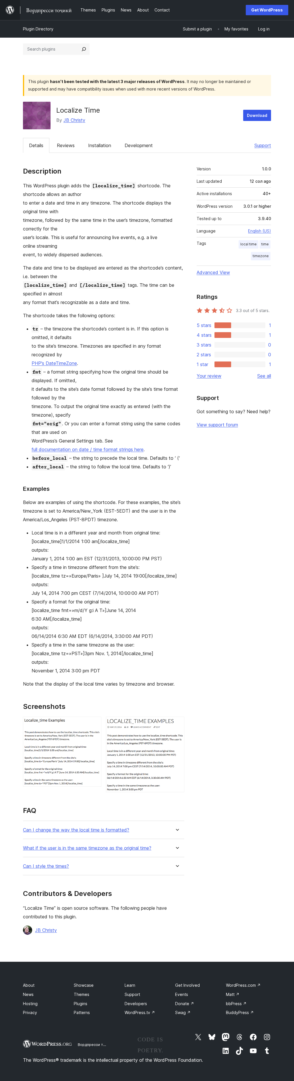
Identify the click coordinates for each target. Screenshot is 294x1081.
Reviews (66, 145)
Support (262, 145)
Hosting (30, 1003)
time (265, 244)
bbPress (236, 1003)
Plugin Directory (38, 28)
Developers (136, 1003)
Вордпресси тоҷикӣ (96, 1044)
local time (248, 244)
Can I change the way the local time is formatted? (76, 830)
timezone (261, 256)
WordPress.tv (140, 1012)
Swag (183, 1012)
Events (181, 994)
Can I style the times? (46, 866)
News (28, 994)
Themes (81, 994)
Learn (130, 985)
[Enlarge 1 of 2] (93, 724)
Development (139, 145)
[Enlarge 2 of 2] (176, 724)
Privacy (30, 1012)
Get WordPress (267, 9)
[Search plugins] (84, 49)
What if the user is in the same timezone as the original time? (87, 848)
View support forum (217, 425)
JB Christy (74, 120)
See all (264, 376)
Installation (99, 145)
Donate (184, 1003)
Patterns (82, 1012)
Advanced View (213, 272)
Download (257, 115)
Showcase (84, 985)
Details (36, 145)
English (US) (259, 230)
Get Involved (187, 985)
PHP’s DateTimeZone (54, 363)
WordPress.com (243, 985)
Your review (209, 376)
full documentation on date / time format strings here (88, 449)
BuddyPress (240, 1012)
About (28, 985)
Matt (232, 994)
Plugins (80, 1003)
